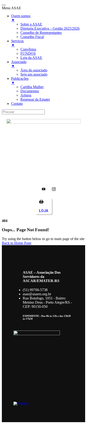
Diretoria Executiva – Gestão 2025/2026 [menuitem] (50, 28)
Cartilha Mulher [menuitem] (32, 87)
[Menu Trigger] (4, 5)
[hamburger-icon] (75, 162)
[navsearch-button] (12, 172)
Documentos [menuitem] (29, 91)
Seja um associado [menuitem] (33, 74)
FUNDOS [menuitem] (28, 53)
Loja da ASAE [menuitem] (31, 58)
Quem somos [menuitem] (20, 18)
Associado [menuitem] (18, 64)
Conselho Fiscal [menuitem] (32, 37)
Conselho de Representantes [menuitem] (41, 33)
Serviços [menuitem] (17, 43)
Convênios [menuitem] (28, 49)
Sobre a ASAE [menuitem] (31, 24)
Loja (43, 211)
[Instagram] (53, 188)
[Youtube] (43, 188)
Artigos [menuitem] (25, 95)
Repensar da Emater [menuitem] (35, 99)
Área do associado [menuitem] (33, 70)
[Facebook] (33, 188)
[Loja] (41, 201)
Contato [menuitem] (17, 104)
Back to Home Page (16, 243)
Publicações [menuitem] (20, 81)
